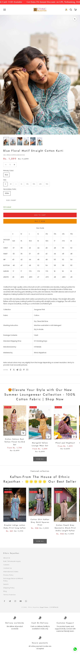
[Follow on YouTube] (21, 601)
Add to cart (40, 215)
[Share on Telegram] (17, 370)
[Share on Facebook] (10, 370)
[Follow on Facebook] (4, 601)
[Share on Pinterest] (24, 370)
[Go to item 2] (13, 141)
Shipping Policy (8, 588)
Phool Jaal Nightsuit (65, 443)
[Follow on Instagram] (15, 601)
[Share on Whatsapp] (20, 370)
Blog (5, 591)
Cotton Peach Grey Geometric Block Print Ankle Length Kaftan (65, 528)
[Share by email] (27, 370)
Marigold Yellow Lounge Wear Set (40, 444)
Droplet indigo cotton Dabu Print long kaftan (15, 526)
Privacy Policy (8, 575)
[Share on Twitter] (14, 370)
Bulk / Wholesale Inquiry (12, 561)
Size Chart (11, 200)
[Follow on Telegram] (10, 601)
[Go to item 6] (39, 141)
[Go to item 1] (6, 141)
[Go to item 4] (26, 141)
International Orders (10, 572)
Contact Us (7, 568)
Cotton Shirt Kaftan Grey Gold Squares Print (40, 522)
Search (6, 584)
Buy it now (40, 221)
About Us (6, 558)
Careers (6, 565)
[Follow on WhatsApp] (26, 601)
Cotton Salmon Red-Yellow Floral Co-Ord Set (14, 442)
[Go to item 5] (33, 141)
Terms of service (9, 595)
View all (40, 459)
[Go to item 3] (19, 141)
